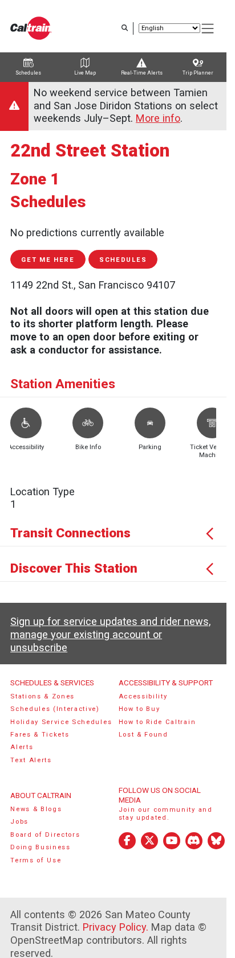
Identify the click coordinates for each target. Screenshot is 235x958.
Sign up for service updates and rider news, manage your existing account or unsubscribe (110, 634)
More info (158, 118)
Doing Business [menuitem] (40, 847)
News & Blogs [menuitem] (36, 809)
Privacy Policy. (115, 927)
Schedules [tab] (28, 73)
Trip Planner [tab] (198, 73)
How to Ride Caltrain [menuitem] (157, 722)
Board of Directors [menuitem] (45, 834)
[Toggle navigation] (208, 29)
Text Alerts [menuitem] (31, 760)
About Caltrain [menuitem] (40, 795)
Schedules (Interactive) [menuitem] (55, 709)
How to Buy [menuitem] (139, 709)
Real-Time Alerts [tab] (142, 73)
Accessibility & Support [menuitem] (166, 682)
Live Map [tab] (85, 73)
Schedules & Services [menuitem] (52, 682)
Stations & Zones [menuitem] (42, 696)
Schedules (123, 260)
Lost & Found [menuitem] (143, 734)
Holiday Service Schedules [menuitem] (61, 722)
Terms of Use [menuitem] (35, 860)
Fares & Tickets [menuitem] (39, 734)
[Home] (31, 28)
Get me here (48, 260)
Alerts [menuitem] (21, 747)
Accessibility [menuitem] (143, 696)
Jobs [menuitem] (19, 821)
